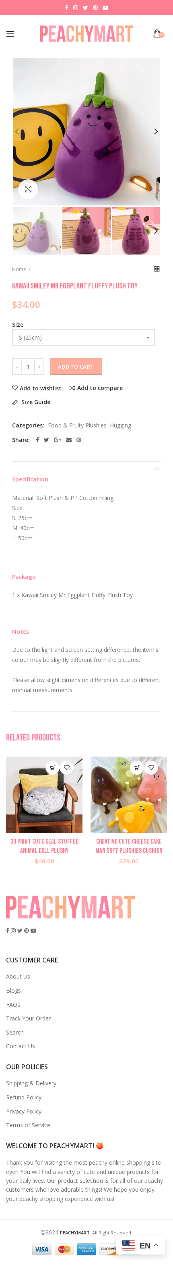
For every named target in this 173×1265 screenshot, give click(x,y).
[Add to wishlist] (67, 768)
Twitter (85, 7)
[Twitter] (46, 440)
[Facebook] (37, 440)
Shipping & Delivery (31, 1083)
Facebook (67, 7)
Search (15, 1032)
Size (17, 324)
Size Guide (35, 402)
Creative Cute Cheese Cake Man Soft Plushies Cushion (129, 846)
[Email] (69, 440)
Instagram (75, 7)
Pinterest (95, 7)
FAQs (13, 1004)
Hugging (120, 425)
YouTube (105, 7)
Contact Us (20, 1046)
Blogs (13, 990)
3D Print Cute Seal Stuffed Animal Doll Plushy (44, 846)
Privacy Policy (23, 1111)
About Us (18, 976)
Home (19, 269)
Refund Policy (23, 1097)
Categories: (28, 425)
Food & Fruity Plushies (77, 425)
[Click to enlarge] (28, 189)
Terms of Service (28, 1125)
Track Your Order (28, 1018)
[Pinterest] (79, 440)
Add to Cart (76, 366)
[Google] (57, 440)
